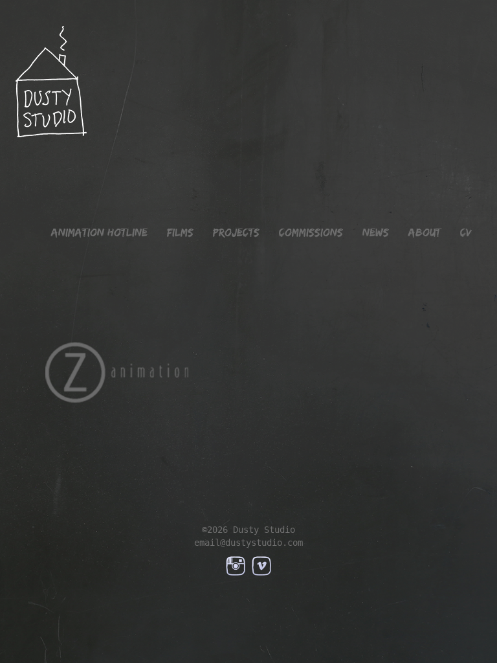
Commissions (311, 232)
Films (180, 232)
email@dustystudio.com (248, 542)
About (424, 232)
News (375, 232)
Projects (236, 232)
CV (466, 232)
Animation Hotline (99, 232)
